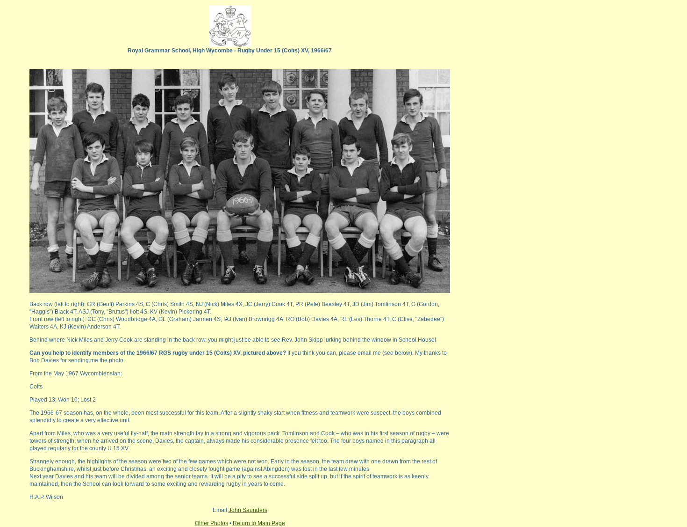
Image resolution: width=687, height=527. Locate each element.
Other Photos (211, 523)
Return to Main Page (259, 523)
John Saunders (248, 510)
